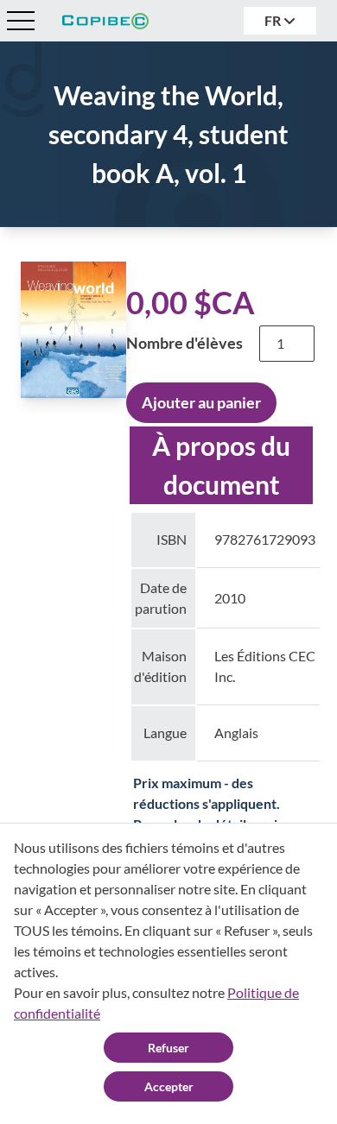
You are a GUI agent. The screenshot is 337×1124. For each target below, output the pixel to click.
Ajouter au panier (201, 402)
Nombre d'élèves (184, 342)
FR (273, 20)
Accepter (169, 1086)
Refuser (168, 1047)
